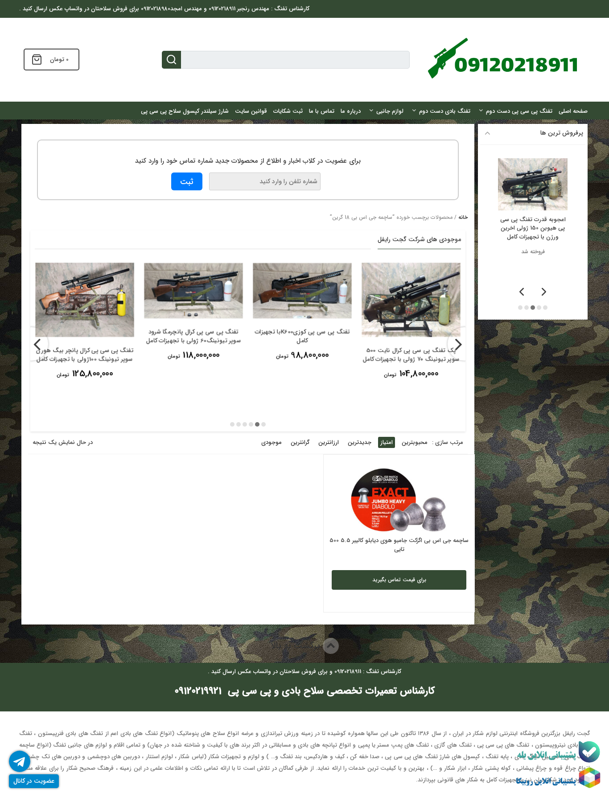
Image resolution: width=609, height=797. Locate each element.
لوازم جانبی (389, 111)
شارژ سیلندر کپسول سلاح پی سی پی (185, 111)
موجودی (271, 442)
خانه (463, 217)
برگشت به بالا (297, 646)
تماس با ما (321, 111)
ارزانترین (328, 442)
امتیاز (386, 442)
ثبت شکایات (288, 111)
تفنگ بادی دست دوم (444, 111)
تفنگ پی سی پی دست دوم (519, 111)
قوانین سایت (251, 111)
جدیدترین (359, 442)
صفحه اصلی (573, 111)
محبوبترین (415, 442)
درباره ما (351, 111)
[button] (263, 424)
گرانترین (300, 442)
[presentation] (31, 344)
